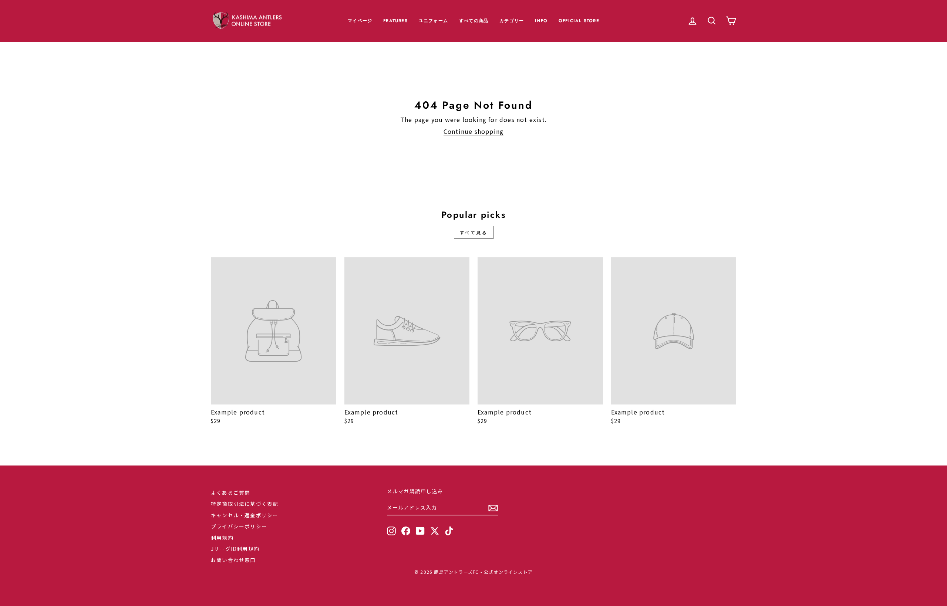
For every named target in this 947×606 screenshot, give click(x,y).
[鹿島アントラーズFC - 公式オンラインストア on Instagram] (391, 531)
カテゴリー (511, 20)
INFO (541, 20)
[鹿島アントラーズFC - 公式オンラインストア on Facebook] (405, 531)
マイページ (360, 20)
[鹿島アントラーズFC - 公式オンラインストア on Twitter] (434, 531)
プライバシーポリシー (239, 526)
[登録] (493, 508)
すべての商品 (473, 20)
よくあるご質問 (230, 492)
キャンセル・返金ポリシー (244, 515)
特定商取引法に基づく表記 (244, 503)
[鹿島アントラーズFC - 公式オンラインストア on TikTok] (449, 531)
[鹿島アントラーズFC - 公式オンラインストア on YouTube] (420, 531)
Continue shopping (473, 131)
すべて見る (473, 232)
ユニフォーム (433, 20)
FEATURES (395, 20)
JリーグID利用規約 (235, 548)
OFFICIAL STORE (579, 20)
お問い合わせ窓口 (233, 559)
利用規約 (222, 537)
